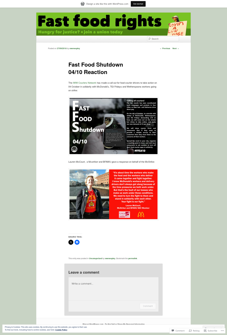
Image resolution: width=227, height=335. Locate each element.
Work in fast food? (105, 38)
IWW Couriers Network (85, 82)
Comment (148, 306)
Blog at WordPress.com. (93, 324)
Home (51, 38)
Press (77, 38)
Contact (88, 38)
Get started (138, 4)
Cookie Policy (61, 329)
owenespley (74, 48)
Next (175, 48)
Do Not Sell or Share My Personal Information (125, 324)
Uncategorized (95, 258)
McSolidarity (64, 38)
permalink (132, 258)
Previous (165, 48)
